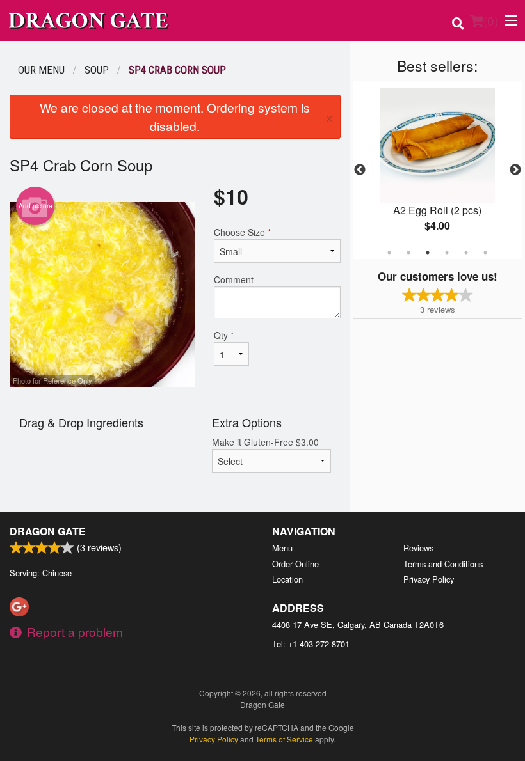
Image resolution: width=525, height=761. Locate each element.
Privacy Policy (428, 579)
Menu (282, 548)
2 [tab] (408, 252)
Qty (224, 335)
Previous (359, 170)
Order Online (295, 564)
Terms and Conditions (443, 564)
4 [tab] (446, 252)
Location (287, 579)
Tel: (311, 644)
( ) (490, 20)
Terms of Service (284, 739)
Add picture (35, 205)
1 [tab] (389, 252)
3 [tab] (427, 252)
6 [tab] (485, 252)
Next (515, 170)
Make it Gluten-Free (265, 441)
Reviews (418, 548)
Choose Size (242, 232)
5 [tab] (466, 252)
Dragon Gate (48, 531)
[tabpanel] (438, 170)
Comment (234, 279)
